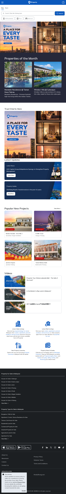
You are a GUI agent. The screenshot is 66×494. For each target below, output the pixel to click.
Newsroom (5, 458)
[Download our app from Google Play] (24, 447)
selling (49, 357)
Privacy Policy (38, 457)
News (55, 356)
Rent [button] (6, 8)
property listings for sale (21, 331)
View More (57, 208)
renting (53, 357)
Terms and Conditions (41, 463)
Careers (4, 462)
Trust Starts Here (33, 134)
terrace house (15, 334)
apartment (22, 333)
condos (17, 333)
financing (42, 359)
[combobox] (29, 13)
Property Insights (49, 356)
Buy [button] (2, 8)
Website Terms (38, 460)
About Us (5, 455)
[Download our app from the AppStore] (9, 447)
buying (45, 357)
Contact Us (5, 465)
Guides (39, 357)
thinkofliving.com (39, 474)
